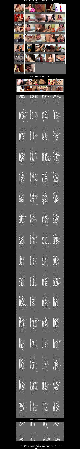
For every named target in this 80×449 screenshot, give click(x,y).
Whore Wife (55, 386)
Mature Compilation (45, 286)
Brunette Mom (32, 118)
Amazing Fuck (21, 161)
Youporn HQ (22, 437)
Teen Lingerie (55, 320)
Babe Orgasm (21, 239)
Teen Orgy (55, 323)
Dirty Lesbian (32, 246)
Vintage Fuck (55, 363)
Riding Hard (55, 201)
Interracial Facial (45, 162)
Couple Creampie (33, 195)
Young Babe (55, 403)
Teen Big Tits (55, 304)
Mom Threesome (44, 380)
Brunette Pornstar (33, 120)
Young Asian (55, 402)
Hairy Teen (44, 95)
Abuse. (46, 448)
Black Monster (21, 347)
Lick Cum (43, 263)
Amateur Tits (21, 155)
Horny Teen (44, 136)
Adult (21, 439)
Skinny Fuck (55, 243)
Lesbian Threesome (45, 259)
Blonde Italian (21, 382)
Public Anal (55, 151)
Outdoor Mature (56, 98)
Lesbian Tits (44, 260)
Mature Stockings (45, 325)
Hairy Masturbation (33, 413)
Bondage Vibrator (22, 402)
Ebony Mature (32, 275)
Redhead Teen (55, 191)
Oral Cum (43, 408)
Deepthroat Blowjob (33, 235)
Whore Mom (55, 383)
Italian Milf (44, 177)
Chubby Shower (32, 171)
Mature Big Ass (44, 278)
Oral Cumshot (44, 409)
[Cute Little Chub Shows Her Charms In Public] (19, 41)
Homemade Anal (44, 110)
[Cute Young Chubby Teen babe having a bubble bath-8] (30, 31)
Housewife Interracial (46, 140)
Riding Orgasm (55, 202)
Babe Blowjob (21, 237)
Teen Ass (54, 302)
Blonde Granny (21, 380)
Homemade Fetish (45, 113)
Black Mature (21, 344)
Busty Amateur (32, 129)
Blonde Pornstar (22, 388)
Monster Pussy (44, 386)
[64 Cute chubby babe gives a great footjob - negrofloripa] (19, 31)
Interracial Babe (45, 155)
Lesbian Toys (44, 261)
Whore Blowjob (55, 380)
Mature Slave (44, 321)
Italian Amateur (45, 173)
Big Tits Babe (21, 323)
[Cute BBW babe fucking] (19, 61)
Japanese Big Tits (45, 181)
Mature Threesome (45, 331)
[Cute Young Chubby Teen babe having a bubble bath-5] (61, 31)
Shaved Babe (55, 223)
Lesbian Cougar (44, 234)
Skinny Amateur (56, 238)
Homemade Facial (45, 112)
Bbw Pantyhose (21, 259)
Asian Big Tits (21, 203)
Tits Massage (55, 352)
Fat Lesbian (32, 302)
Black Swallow (21, 359)
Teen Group (55, 318)
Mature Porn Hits (57, 436)
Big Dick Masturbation (23, 316)
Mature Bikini (44, 280)
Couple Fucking (33, 196)
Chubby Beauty (32, 161)
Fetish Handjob (33, 317)
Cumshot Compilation (34, 219)
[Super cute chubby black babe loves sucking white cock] (40, 31)
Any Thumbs (22, 440)
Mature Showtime (57, 437)
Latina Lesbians (45, 217)
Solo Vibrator (55, 267)
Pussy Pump (55, 164)
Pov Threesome (55, 142)
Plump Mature (55, 117)
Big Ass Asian (21, 287)
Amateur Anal (21, 102)
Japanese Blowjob (45, 182)
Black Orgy (21, 349)
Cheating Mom (32, 155)
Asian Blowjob (21, 204)
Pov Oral (54, 138)
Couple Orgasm (32, 198)
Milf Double (44, 343)
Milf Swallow (44, 362)
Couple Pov (32, 199)
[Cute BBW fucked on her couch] (50, 21)
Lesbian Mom (44, 245)
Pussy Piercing (56, 163)
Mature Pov (44, 316)
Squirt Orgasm (55, 279)
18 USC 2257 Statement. (40, 448)
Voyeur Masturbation (56, 370)
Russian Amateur (56, 203)
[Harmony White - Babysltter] (30, 11)
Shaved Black (55, 225)
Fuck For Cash (32, 345)
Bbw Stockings (21, 266)
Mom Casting (44, 370)
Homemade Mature (45, 116)
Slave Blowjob (55, 247)
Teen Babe (55, 303)
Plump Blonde (55, 111)
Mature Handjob (44, 300)
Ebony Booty (32, 264)
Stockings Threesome (56, 284)
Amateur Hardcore (22, 129)
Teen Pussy (55, 326)
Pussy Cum (55, 157)
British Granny (33, 95)
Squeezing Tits (56, 277)
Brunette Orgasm (33, 119)
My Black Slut (45, 429)
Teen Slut (55, 329)
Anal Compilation (22, 173)
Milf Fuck (43, 345)
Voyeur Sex (55, 372)
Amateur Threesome (22, 154)
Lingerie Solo (44, 266)
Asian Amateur (21, 198)
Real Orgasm (55, 175)
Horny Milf (44, 131)
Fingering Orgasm (33, 321)
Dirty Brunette (33, 244)
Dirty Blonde (32, 243)
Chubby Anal (32, 159)
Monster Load (44, 385)
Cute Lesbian (32, 226)
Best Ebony (21, 283)
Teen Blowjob (55, 305)
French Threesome (33, 344)
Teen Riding (55, 327)
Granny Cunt (32, 384)
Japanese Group (44, 185)
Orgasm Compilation (45, 412)
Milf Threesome (44, 364)
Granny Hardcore (33, 387)
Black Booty (21, 337)
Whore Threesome (56, 385)
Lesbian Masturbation (45, 243)
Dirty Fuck (32, 245)
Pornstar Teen (55, 132)
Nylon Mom (43, 402)
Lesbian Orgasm (44, 247)
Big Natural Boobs (22, 319)
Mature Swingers (45, 329)
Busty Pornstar (33, 143)
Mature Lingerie (45, 307)
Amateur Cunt (21, 118)
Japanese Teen (44, 192)
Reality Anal (55, 176)
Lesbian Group (44, 239)
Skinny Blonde (55, 240)
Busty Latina (32, 139)
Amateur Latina (21, 131)
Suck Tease (55, 286)
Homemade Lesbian (45, 115)
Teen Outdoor (55, 324)
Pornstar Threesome (56, 133)
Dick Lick (32, 238)
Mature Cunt (44, 288)
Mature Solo (44, 323)
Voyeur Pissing (56, 371)
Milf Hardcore (44, 348)
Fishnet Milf (32, 329)
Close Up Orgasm (33, 185)
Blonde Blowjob (21, 371)
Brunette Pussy (33, 122)
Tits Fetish (55, 351)
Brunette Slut (32, 123)
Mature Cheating (45, 285)
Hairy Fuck (32, 408)
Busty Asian (32, 131)
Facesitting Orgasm (33, 289)
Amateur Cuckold (22, 116)
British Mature (33, 97)
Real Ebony (55, 173)
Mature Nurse (44, 310)
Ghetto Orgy (32, 369)
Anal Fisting (21, 178)
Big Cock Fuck (21, 308)
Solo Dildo (55, 258)
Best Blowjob (21, 281)
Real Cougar (55, 172)
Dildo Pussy (32, 240)
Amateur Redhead (22, 142)
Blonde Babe (21, 368)
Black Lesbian (21, 343)
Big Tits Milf (21, 329)
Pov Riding (55, 140)
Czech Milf (32, 233)
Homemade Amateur (45, 109)
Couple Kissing (33, 197)
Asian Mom (20, 219)
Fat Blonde (32, 296)
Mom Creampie (44, 371)
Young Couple (55, 408)
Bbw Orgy (20, 258)
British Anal (21, 414)
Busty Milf (32, 141)
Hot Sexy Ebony (45, 426)
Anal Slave (21, 185)
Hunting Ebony (45, 428)
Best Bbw (20, 280)
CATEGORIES (31, 2)
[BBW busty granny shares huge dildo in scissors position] (30, 41)
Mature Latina (44, 305)
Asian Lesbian (21, 214)
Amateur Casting (22, 108)
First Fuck (32, 327)
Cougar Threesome (33, 194)
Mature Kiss (44, 303)
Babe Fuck (20, 238)
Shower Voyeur (55, 237)
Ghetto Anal (32, 366)
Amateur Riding (21, 143)
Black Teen (21, 360)
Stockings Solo (56, 283)
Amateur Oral (21, 137)
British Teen (32, 101)
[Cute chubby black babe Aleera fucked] (40, 51)
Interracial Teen (45, 171)
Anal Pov (20, 184)
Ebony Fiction (33, 440)
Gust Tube (33, 423)
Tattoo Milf (55, 299)
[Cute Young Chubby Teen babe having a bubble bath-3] (40, 41)
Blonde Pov (21, 389)
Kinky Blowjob (44, 201)
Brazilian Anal (21, 408)
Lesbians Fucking (45, 262)
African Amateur (22, 95)
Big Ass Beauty (21, 289)
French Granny (32, 339)
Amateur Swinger (22, 151)
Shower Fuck (55, 235)
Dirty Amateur (32, 242)
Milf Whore (44, 366)
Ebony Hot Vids (45, 422)
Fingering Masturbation (34, 320)
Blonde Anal (21, 367)
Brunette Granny (33, 114)
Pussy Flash (55, 159)
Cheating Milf (32, 154)
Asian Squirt (21, 227)
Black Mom (20, 346)
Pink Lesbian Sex (57, 439)
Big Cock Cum (21, 306)
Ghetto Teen (32, 370)
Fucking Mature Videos (47, 438)
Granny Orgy (32, 392)
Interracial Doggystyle (46, 161)
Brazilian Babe (21, 409)
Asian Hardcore (21, 213)
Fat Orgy (31, 306)
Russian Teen (55, 215)
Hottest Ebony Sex (46, 427)
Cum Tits (31, 218)
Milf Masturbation (45, 350)
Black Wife (21, 365)
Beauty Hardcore (22, 278)
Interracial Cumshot (45, 159)
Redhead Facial (56, 183)
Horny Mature (44, 130)
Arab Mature (21, 195)
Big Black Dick (21, 300)
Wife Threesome (56, 391)
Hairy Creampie (33, 407)
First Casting (32, 325)
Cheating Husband (33, 152)
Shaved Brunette (56, 227)
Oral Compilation (45, 407)
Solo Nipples (55, 261)
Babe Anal (20, 236)
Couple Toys (32, 200)
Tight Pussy (55, 348)
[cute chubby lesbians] (50, 51)
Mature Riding (44, 318)
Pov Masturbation (56, 137)
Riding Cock (55, 197)
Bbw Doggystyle (21, 246)
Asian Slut (21, 226)
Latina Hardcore (45, 216)
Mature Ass (44, 275)
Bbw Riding (21, 262)
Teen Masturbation (56, 321)
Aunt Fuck (20, 235)
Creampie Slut (32, 205)
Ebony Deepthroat (33, 268)
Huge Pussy (44, 150)
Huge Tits (43, 151)
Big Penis (20, 321)
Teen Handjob (55, 319)
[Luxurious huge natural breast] (40, 61)
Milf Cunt (43, 341)
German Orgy (32, 362)
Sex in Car (55, 220)
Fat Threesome (32, 309)
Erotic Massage (33, 285)
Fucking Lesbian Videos (47, 436)
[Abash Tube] (61, 11)
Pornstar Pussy (56, 129)
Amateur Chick (21, 111)
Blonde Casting (21, 372)
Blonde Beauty (21, 369)
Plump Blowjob (55, 112)
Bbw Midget (21, 254)
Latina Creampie (45, 213)
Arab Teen (20, 197)
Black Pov (20, 352)
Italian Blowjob (45, 175)
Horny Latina (44, 129)
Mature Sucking (44, 327)
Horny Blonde (44, 122)
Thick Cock (55, 339)
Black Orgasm (21, 348)
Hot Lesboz (56, 425)
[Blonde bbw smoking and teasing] (61, 41)
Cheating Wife (32, 157)
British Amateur (22, 413)
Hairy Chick (32, 406)
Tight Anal (55, 343)
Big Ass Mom (21, 297)
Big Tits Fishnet (22, 325)
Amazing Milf (21, 162)
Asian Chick (21, 205)
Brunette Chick (33, 108)
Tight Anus (55, 344)
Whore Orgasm (55, 384)
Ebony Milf (32, 276)
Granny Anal (32, 381)
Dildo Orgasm (32, 239)
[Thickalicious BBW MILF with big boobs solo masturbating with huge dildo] (40, 11)
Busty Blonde (32, 134)
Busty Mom (32, 142)
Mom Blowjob (44, 369)
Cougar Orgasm (32, 192)
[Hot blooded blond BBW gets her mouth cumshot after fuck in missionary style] (50, 41)
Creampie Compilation (34, 203)
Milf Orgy (43, 352)
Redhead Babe (55, 180)
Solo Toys (55, 266)
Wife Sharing (55, 390)
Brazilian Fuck (21, 410)
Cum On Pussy (32, 214)
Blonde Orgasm (21, 387)
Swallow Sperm (55, 296)
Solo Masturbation (56, 260)
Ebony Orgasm (32, 278)
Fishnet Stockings (33, 330)
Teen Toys (55, 337)
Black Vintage (21, 363)
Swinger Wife (55, 297)
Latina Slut (44, 225)
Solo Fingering (56, 259)
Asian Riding (21, 225)
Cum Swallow (32, 217)
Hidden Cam (44, 108)
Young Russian (55, 413)
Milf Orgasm (44, 351)
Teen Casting (55, 306)
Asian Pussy (21, 224)
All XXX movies (20, 85)
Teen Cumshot (55, 309)
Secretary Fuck (56, 216)
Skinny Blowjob (56, 241)
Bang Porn (43, 85)
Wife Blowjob (55, 388)
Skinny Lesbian (56, 244)
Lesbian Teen (44, 258)
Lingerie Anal (44, 264)
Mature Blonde (44, 281)
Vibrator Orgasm (56, 358)
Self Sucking (55, 218)
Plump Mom (55, 119)
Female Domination (33, 310)
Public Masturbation (56, 155)
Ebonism (32, 437)
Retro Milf (55, 195)
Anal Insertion (21, 181)
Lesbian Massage (45, 242)
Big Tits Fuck (21, 326)
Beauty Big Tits (22, 276)
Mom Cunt (43, 372)
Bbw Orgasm (21, 257)
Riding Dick (55, 199)
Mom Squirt (44, 379)
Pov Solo (54, 141)
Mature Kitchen (44, 304)
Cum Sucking (32, 216)
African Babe (21, 96)
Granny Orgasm (32, 391)
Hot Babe (43, 138)
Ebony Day (33, 438)
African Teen (21, 101)
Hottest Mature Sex (57, 426)
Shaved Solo (55, 233)
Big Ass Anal (21, 286)
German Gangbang (33, 358)
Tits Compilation (56, 350)
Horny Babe (44, 120)
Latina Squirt (44, 227)
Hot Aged (55, 424)
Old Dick (43, 406)
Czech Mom (32, 234)
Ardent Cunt (36, 85)
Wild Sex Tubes (22, 436)
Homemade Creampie (45, 111)
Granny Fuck (32, 385)
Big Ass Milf (21, 296)
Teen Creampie (55, 308)
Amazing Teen (21, 164)
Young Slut (55, 414)
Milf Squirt (44, 358)
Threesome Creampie (56, 341)
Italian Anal (44, 174)
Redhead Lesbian (56, 185)
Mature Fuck (44, 297)
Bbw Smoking (21, 263)
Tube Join (28, 85)
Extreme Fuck (32, 288)
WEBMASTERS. (35, 448)
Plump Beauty (55, 110)
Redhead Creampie (56, 182)
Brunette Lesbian (33, 116)
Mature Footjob (44, 296)
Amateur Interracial (22, 130)
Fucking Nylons (45, 440)
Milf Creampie (44, 340)
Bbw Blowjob (21, 242)
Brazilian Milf (21, 412)
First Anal (32, 323)
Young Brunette (56, 406)
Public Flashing (56, 154)
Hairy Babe (32, 403)
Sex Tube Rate (33, 429)
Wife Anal (55, 387)
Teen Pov (54, 325)
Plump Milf (55, 118)
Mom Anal (43, 368)
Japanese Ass (44, 180)
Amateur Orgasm (21, 138)
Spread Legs (55, 275)
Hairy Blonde (32, 404)
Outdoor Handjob (56, 96)
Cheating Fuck (32, 150)
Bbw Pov (20, 261)
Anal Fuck (20, 179)
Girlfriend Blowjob (33, 372)
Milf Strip (44, 360)
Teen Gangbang (55, 317)
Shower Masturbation (56, 236)
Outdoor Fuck (55, 95)
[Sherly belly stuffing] (61, 51)
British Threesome (33, 102)
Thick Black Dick (56, 338)
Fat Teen (31, 308)
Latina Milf (44, 219)
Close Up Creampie (33, 180)
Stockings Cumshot (56, 281)
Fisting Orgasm (33, 331)
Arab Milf (20, 196)
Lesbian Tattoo (44, 257)
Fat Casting (32, 298)
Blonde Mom (21, 386)
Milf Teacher (44, 363)
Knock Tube (33, 425)
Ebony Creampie (33, 267)
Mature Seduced (44, 320)
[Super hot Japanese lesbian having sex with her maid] (19, 71)
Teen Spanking (55, 331)
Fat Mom (31, 305)
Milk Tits (43, 367)
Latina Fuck (44, 215)
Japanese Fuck (44, 184)
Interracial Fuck (45, 163)
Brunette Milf (32, 117)
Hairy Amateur (32, 400)
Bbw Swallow (21, 267)
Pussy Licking (55, 161)
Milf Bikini (44, 337)
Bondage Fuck (21, 400)
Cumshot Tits (32, 221)
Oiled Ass (43, 405)
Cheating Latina (33, 153)
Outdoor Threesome (56, 100)
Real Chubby (55, 171)
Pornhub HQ (22, 429)
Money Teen (44, 381)
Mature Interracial (45, 302)
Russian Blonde (56, 206)
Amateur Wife (21, 157)
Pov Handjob (55, 136)
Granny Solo (32, 393)
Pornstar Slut (55, 130)
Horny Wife (44, 137)
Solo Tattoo (55, 264)
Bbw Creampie (21, 245)
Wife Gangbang (55, 389)
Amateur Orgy (21, 139)
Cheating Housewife (33, 151)
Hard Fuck (43, 99)
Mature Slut (44, 322)
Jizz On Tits (44, 197)
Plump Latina (55, 114)
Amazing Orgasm (21, 163)
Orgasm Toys (44, 413)
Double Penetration (33, 256)
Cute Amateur (32, 222)
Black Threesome (22, 361)
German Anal (32, 349)
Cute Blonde (32, 224)
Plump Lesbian (55, 115)
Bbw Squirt (21, 265)
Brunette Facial (33, 112)
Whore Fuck (55, 381)
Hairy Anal (32, 401)
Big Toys (20, 330)
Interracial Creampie (45, 158)
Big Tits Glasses (22, 327)
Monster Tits (44, 387)
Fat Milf (31, 304)
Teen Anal (55, 301)
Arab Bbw (20, 192)
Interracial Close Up (45, 157)
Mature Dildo (44, 289)
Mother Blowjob (44, 389)
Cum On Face (32, 212)
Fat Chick (32, 299)
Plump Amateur (55, 108)
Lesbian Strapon (45, 256)
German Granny (32, 359)
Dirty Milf (32, 247)
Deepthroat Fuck (33, 236)
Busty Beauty (32, 133)
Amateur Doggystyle (22, 121)
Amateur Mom (21, 135)
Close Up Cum (32, 181)
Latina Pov (44, 224)
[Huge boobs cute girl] (19, 11)
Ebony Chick (32, 265)
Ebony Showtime (45, 424)
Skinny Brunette (56, 242)
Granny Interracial (33, 388)
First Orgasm (32, 328)
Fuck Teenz (56, 422)
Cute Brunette (32, 225)
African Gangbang (22, 97)
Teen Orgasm (55, 322)
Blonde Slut (21, 391)
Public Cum (55, 152)
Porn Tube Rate (34, 426)
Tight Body (55, 346)
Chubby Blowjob (33, 162)
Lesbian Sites (56, 429)
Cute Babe (32, 223)
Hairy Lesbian (32, 412)
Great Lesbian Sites (57, 423)
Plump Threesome (56, 123)
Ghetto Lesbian (33, 368)
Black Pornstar (21, 351)
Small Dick (55, 254)
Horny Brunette (44, 123)
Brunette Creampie (33, 110)
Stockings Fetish (56, 282)
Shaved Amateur (56, 222)
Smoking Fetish (56, 256)
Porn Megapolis (57, 440)
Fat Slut (31, 307)
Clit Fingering (33, 176)
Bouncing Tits (21, 406)
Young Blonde (55, 405)
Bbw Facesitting (22, 247)
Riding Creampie (56, 198)
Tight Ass (55, 345)
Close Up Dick (32, 182)
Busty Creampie (33, 136)
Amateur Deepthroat (22, 119)
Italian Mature (44, 176)
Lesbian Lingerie (45, 241)
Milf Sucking (44, 361)
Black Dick (21, 340)
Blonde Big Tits (22, 370)
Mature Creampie (45, 287)
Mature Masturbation (45, 308)
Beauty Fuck (21, 277)
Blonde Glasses (21, 379)
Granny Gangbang (33, 386)
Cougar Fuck (32, 191)
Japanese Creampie (45, 183)
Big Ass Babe (21, 288)
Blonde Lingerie (22, 384)
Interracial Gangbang (45, 164)
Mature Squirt (44, 324)
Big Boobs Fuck (21, 301)
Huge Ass (43, 142)
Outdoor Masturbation (57, 97)
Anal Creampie (21, 175)
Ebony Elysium (33, 439)
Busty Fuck (32, 138)
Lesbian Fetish (44, 236)
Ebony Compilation (33, 266)
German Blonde (32, 352)
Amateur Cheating (22, 110)
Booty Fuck (21, 405)
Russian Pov (55, 214)
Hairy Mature (32, 414)
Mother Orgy (44, 393)
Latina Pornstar (45, 223)
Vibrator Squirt (56, 359)
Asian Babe (21, 201)
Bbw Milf (20, 255)
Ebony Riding (32, 280)
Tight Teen (55, 349)
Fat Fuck (31, 300)
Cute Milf (32, 227)
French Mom (32, 342)
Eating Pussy (32, 257)
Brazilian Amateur (22, 407)
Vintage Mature (56, 366)
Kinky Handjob (44, 202)
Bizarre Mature (21, 331)
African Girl (21, 98)
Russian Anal (55, 204)
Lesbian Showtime (57, 428)
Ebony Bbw (32, 261)
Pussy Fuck (55, 160)
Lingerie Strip (44, 267)
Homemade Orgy (44, 117)
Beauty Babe (21, 275)
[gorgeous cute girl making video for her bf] (30, 51)
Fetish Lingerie (33, 318)
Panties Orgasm (56, 102)
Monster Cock (44, 383)
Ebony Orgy (32, 279)
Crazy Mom (32, 202)
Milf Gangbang (44, 346)
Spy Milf (54, 276)
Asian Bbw (20, 202)
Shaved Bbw (55, 224)
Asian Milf (21, 218)
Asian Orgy (21, 222)
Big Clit (20, 302)
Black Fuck (21, 341)
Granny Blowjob (33, 382)
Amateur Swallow (22, 150)
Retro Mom (55, 196)
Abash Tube (22, 438)
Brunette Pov (32, 121)
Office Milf (44, 404)
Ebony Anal (32, 259)
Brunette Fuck (32, 113)
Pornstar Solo (55, 131)
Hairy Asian (32, 402)
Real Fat (54, 174)
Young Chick (55, 407)
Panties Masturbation (57, 101)
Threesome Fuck (56, 342)
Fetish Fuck (32, 316)
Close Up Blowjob (33, 179)
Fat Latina (32, 301)
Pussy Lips (55, 162)
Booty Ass (20, 403)
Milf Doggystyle (45, 342)
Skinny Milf (55, 246)
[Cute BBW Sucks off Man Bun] (30, 61)
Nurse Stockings (45, 401)
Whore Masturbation (56, 382)
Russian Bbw (55, 205)
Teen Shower (55, 328)
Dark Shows (33, 436)
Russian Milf (55, 212)
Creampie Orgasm (33, 204)
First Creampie (33, 326)
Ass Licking (21, 233)
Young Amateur (55, 400)
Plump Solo (55, 121)
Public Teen (55, 156)
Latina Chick (44, 212)
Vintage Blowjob (56, 362)
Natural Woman (44, 400)
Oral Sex (43, 411)
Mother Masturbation (45, 391)
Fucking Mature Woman (46, 439)
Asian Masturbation (22, 216)
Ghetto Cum (32, 367)
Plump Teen (55, 122)
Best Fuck (20, 284)
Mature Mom (44, 309)
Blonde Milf (21, 385)
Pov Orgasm (55, 139)
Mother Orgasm (44, 392)
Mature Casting (44, 284)
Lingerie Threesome (45, 268)
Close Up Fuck (32, 183)
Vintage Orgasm (56, 369)
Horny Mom (43, 132)
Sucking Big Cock (56, 288)
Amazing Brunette (22, 159)
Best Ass (20, 279)
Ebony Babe (32, 260)
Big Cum (20, 310)
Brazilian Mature (22, 411)
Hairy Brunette (33, 405)
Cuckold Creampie (33, 206)
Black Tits (21, 362)
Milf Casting (44, 339)
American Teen (21, 172)
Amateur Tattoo (21, 152)
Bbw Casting (21, 244)
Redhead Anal (55, 179)
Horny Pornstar (44, 134)
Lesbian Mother (44, 246)
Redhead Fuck (55, 184)
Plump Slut (55, 120)
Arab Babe (20, 191)
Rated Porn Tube (34, 428)
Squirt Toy (55, 280)
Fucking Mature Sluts (46, 437)
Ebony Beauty (32, 262)
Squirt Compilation (56, 278)
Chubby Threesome (33, 174)
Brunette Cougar (33, 109)
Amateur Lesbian (22, 132)
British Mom (32, 99)
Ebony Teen (32, 283)
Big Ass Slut (21, 298)
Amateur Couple (21, 114)
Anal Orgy (20, 183)
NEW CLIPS (40, 2)
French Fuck (32, 338)
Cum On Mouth (32, 213)
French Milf (32, 341)
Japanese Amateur (45, 178)
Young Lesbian (55, 412)
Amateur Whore (21, 156)
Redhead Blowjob (56, 181)
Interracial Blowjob (45, 156)
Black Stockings (22, 358)
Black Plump (21, 350)
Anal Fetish (21, 177)
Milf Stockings (44, 359)
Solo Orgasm (55, 262)
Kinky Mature (44, 204)
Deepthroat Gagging (33, 237)
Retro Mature (55, 194)
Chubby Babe (32, 160)
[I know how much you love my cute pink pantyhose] (61, 61)
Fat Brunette (32, 297)
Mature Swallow (44, 328)
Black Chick (21, 338)
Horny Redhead (44, 135)
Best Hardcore (21, 285)
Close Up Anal (32, 178)
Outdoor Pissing (56, 99)
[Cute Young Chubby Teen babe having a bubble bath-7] (30, 21)
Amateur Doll (21, 122)
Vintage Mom (55, 368)
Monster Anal (44, 382)
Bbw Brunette (21, 243)
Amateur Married (22, 133)
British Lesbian (33, 96)
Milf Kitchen (44, 349)
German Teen (32, 364)
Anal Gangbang (21, 180)
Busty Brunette (33, 135)
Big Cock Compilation (22, 305)
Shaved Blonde (55, 226)
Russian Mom (55, 213)
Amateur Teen (21, 153)
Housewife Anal (44, 139)
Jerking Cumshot (45, 195)
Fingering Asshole (33, 319)
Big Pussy (20, 322)
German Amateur (33, 348)
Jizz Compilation (45, 196)
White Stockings (56, 379)
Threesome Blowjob (56, 340)
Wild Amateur (55, 392)
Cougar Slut (32, 193)
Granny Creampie (33, 383)
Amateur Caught (21, 109)
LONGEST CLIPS (44, 2)
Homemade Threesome (45, 119)
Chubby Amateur (33, 158)
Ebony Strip (32, 282)
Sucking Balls (55, 287)
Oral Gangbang (44, 410)
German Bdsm (32, 351)
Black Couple (21, 339)
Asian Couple (21, 206)
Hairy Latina (32, 411)
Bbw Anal (20, 241)
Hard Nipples (44, 100)
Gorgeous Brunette (33, 379)
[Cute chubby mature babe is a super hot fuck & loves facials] (40, 21)
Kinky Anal (44, 200)
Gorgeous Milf (32, 380)
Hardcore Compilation (45, 102)
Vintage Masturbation (57, 365)
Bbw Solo (20, 264)
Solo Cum (54, 257)
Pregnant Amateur (56, 143)
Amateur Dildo (21, 120)
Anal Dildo (21, 176)
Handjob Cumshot (45, 97)
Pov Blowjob (55, 134)
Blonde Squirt (21, 393)
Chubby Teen (32, 173)
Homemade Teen (44, 118)
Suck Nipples (55, 285)
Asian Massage (21, 215)
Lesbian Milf (44, 244)
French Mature (32, 340)
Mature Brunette (45, 283)
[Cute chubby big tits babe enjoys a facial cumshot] (19, 21)
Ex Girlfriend (32, 287)
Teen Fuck (55, 316)
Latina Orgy (44, 222)
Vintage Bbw (55, 361)
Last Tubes (22, 428)
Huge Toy (43, 152)
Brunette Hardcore (33, 115)
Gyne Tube (33, 424)
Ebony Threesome (33, 284)
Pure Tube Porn (34, 427)
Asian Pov (20, 223)
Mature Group (44, 299)
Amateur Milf (21, 134)
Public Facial (55, 153)
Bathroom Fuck (21, 240)
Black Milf (21, 345)
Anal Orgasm (21, 182)
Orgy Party (44, 414)
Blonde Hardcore (22, 381)
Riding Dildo (55, 200)
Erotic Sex (32, 286)
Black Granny (21, 342)
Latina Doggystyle (45, 214)
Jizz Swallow (44, 198)
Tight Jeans (55, 347)
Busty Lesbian (32, 140)
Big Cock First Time (22, 307)
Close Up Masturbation (34, 184)
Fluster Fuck (60, 85)
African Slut (21, 100)
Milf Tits (43, 365)
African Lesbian (22, 99)
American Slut (21, 171)
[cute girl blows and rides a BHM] (50, 11)
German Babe (32, 350)
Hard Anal (43, 98)
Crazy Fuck (32, 201)
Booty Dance (21, 404)
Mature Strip (44, 326)
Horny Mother (44, 133)
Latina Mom (44, 220)
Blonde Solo (21, 392)
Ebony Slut (32, 281)
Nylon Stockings (45, 403)
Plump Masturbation (56, 116)
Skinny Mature (55, 245)
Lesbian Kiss (44, 240)
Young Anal (55, 401)
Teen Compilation (56, 307)
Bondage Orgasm (21, 401)
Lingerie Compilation (45, 265)
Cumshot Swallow (33, 220)
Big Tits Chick (21, 324)
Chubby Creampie (33, 164)
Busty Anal (32, 130)
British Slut (32, 100)
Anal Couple (21, 174)
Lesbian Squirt (44, 254)
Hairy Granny (32, 409)
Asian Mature (21, 217)
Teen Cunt (55, 310)
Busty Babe (32, 132)
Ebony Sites (45, 425)
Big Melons (21, 318)
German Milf (32, 361)
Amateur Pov (21, 141)
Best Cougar (21, 282)
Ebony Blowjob (32, 263)
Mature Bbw (44, 276)
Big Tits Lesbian (22, 328)
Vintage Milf (55, 367)
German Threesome (33, 365)
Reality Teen (55, 177)
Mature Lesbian (44, 306)
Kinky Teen (44, 205)
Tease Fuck (55, 300)
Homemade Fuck (44, 114)
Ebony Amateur (32, 258)
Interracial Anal (45, 154)
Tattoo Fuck (55, 298)
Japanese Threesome (45, 193)
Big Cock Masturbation (23, 309)
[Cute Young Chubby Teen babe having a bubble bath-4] (61, 21)
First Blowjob (32, 324)
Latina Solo (44, 226)
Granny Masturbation (34, 390)
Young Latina (55, 411)
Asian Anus (21, 200)
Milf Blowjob (44, 338)
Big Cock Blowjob (22, 304)
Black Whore (21, 364)
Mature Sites (56, 438)
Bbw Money (20, 256)
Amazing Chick (21, 160)
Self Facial (55, 217)
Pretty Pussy (55, 150)
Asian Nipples (21, 220)
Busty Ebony (32, 137)
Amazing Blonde (21, 158)
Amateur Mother (21, 136)
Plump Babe (55, 109)
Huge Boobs (44, 143)
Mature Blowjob (44, 282)
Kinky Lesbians (44, 203)
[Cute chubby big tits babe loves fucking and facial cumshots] (30, 71)
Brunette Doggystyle (34, 111)
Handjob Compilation (45, 96)
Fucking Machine (33, 346)
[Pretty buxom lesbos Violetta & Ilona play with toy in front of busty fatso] (50, 31)
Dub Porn (51, 85)
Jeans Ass (43, 194)
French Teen (32, 343)
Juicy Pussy (44, 199)
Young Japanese (56, 410)
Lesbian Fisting (45, 238)
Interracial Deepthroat (46, 160)
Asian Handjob (21, 212)
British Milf (32, 98)
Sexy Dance (55, 221)
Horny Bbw (43, 121)
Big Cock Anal (21, 303)
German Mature (32, 360)
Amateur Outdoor (22, 140)
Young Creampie (56, 409)
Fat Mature (32, 303)
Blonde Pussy (21, 390)
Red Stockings (55, 178)
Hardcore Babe (44, 101)
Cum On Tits (32, 215)
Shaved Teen (55, 234)
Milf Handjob (44, 347)
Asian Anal (21, 199)
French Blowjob (33, 337)
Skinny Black (55, 239)
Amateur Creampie (22, 115)
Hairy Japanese (33, 410)
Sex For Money (55, 219)
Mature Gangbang (45, 298)
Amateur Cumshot (22, 117)
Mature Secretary (45, 319)
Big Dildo (20, 317)
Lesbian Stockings (45, 255)
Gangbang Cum (32, 347)
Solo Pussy (55, 263)
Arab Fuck (20, 194)
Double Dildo (32, 254)
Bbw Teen (20, 268)
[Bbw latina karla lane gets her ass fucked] (19, 51)
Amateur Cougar (21, 113)
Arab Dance (21, 193)
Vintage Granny (56, 364)
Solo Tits (55, 265)
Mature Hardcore (45, 301)
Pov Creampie (55, 135)
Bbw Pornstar (21, 260)
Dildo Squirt (32, 241)
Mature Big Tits (45, 279)
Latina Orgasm (44, 221)
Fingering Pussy (33, 322)
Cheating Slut (32, 156)
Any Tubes (33, 422)
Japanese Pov (44, 191)
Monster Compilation (45, 384)
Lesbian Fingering (45, 237)
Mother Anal (44, 388)
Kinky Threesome (45, 206)
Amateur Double (21, 123)
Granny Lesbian (33, 389)
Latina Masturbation (45, 218)
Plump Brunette (56, 113)
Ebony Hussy (45, 423)
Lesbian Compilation (45, 233)
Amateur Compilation (22, 112)
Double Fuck (32, 255)
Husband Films (44, 153)
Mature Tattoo (44, 330)
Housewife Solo (44, 141)
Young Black (55, 404)
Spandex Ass (55, 268)
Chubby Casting (33, 163)
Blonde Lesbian (21, 383)
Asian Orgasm (21, 221)
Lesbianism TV (56, 427)
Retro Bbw (55, 193)
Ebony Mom (32, 277)
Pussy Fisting (55, 158)
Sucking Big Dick (56, 289)
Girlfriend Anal (33, 371)
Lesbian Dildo (44, 235)
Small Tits (55, 255)
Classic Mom (32, 175)
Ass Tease (20, 234)
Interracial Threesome (46, 172)
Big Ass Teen (21, 299)
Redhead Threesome (56, 192)
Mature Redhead (44, 317)
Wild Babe (55, 393)
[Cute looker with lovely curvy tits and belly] (50, 61)
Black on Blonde (22, 366)
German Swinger (33, 363)
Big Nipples (21, 320)
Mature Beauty (44, 277)
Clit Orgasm (32, 177)
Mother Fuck (44, 390)
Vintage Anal (55, 360)
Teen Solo (55, 330)
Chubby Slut (32, 172)
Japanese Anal (44, 179)
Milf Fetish (44, 344)
